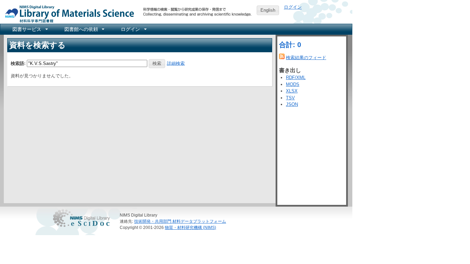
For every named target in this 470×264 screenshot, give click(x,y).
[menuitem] (29, 29)
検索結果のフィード (306, 57)
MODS (292, 84)
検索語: (18, 63)
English (267, 10)
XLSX (292, 91)
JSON (292, 104)
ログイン (293, 7)
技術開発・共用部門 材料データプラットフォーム (180, 221)
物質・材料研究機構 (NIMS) (190, 227)
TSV (290, 97)
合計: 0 (290, 44)
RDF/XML (296, 77)
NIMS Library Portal (67, 13)
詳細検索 (176, 63)
